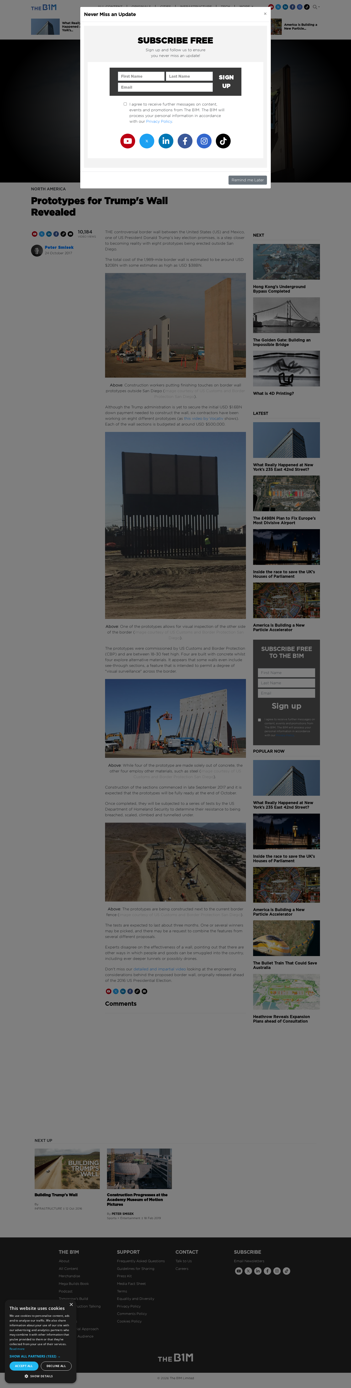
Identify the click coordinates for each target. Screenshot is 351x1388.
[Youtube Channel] (127, 141)
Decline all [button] (56, 1366)
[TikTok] (223, 141)
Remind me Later (248, 180)
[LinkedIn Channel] (166, 141)
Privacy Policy (159, 121)
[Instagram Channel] (204, 141)
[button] (41, 1356)
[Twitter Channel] (146, 141)
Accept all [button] (24, 1366)
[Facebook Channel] (185, 141)
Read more (17, 1349)
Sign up (226, 81)
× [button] (71, 1305)
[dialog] (40, 1341)
